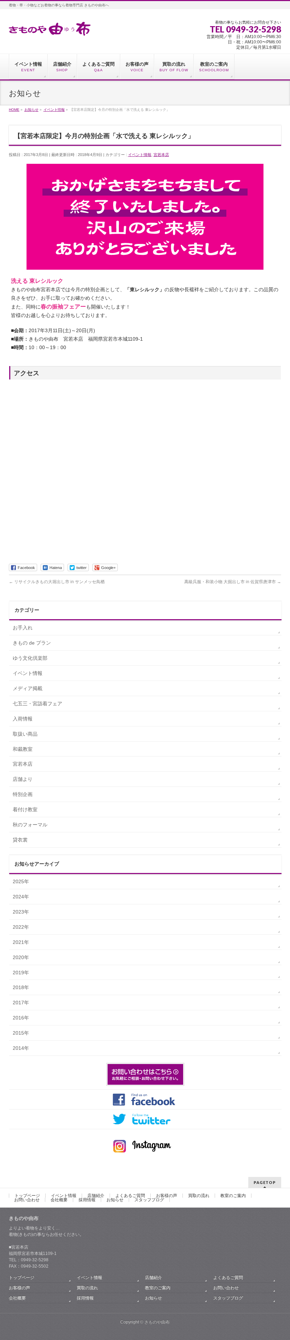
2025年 (21, 881)
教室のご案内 (233, 1196)
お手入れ (23, 627)
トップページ (27, 1196)
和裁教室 (23, 749)
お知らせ (114, 1200)
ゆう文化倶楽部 (30, 658)
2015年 (21, 1033)
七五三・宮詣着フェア (37, 703)
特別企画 (23, 794)
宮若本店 (161, 154)
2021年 (21, 942)
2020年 (21, 957)
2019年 (21, 972)
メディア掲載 (27, 688)
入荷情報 (23, 719)
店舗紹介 (95, 1196)
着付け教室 (25, 809)
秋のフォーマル (30, 824)
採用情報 (87, 1200)
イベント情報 (139, 154)
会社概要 (59, 1200)
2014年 (21, 1048)
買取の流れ (198, 1196)
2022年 (21, 927)
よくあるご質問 (130, 1196)
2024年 (21, 896)
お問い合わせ (27, 1200)
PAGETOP (265, 1182)
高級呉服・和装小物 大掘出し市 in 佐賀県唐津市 (232, 581)
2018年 (21, 987)
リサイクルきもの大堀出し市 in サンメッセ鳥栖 (57, 581)
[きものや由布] (50, 27)
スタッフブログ (149, 1200)
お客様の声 (166, 1196)
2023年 (21, 912)
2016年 (21, 1018)
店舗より (23, 779)
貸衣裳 (20, 840)
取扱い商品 (25, 734)
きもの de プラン (32, 643)
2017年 (21, 1002)
